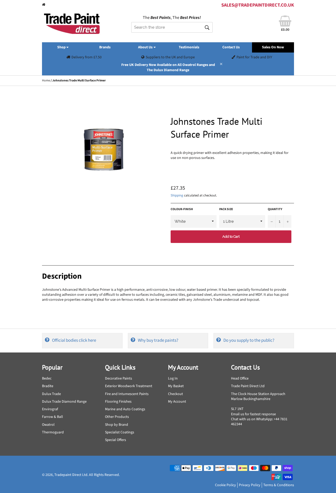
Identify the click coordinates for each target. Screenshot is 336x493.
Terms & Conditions (278, 485)
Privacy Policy (249, 485)
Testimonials (189, 47)
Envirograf (50, 409)
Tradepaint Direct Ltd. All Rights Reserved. (87, 475)
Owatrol (48, 424)
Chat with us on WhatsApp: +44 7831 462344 (259, 422)
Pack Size (226, 209)
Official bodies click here (74, 340)
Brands (105, 47)
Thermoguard (53, 432)
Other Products (117, 416)
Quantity (275, 209)
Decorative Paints (118, 378)
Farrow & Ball (52, 416)
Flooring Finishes (118, 401)
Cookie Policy (225, 485)
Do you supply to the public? (248, 340)
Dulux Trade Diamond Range (64, 401)
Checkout (175, 394)
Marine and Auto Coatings (125, 409)
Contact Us (231, 47)
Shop (61, 47)
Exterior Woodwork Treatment (128, 386)
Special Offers (115, 440)
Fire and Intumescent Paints (127, 394)
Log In (173, 378)
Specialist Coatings (119, 432)
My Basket (176, 386)
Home (46, 80)
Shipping (177, 195)
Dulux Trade (51, 394)
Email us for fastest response (253, 414)
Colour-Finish (182, 209)
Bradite (47, 386)
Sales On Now (273, 47)
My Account (177, 401)
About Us (145, 47)
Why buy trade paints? (158, 340)
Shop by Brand (116, 424)
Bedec (46, 378)
